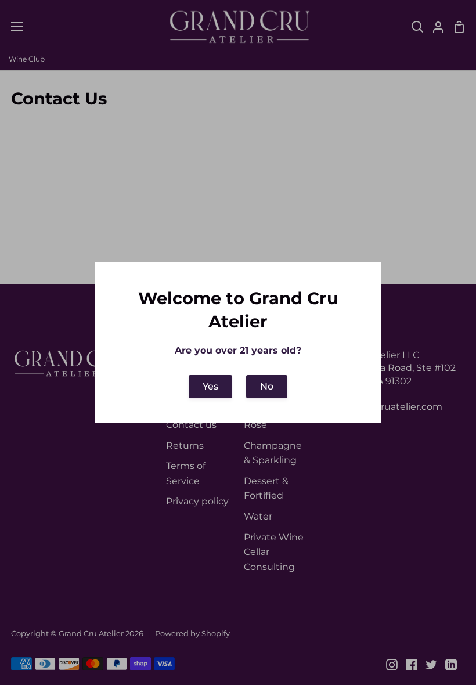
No (266, 386)
